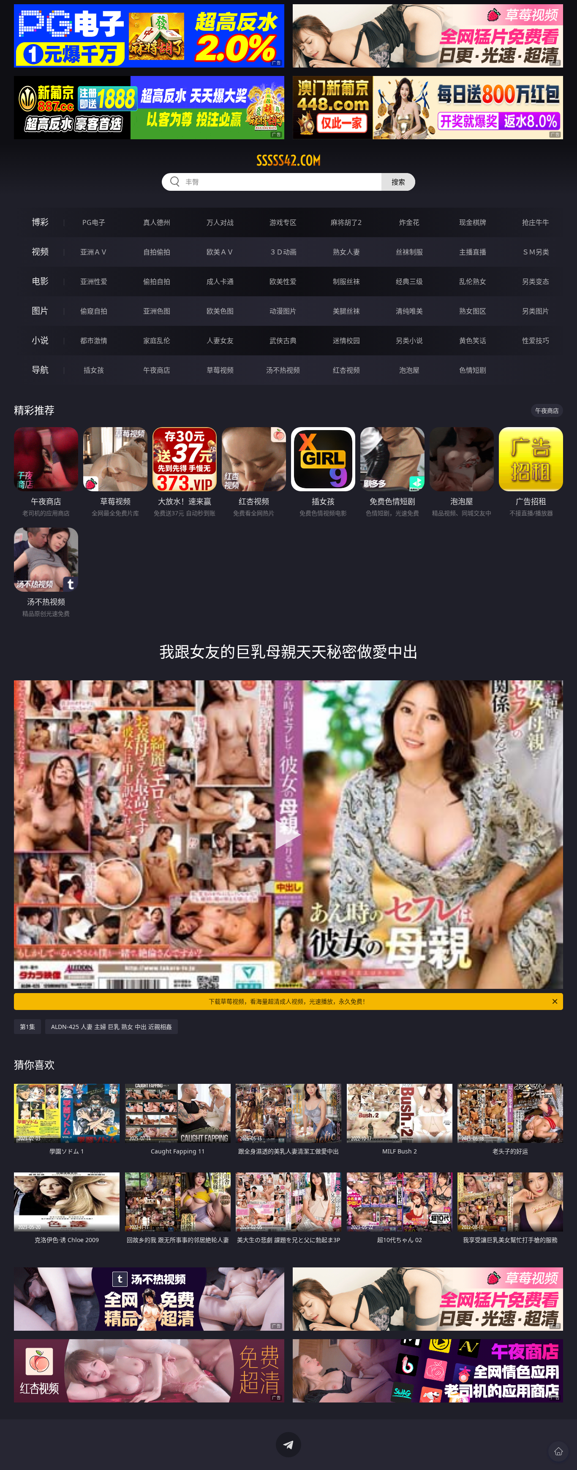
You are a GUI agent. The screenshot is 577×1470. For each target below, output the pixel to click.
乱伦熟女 (472, 281)
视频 (40, 251)
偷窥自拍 (93, 311)
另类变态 (535, 281)
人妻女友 (220, 340)
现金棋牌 (472, 222)
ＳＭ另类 (535, 252)
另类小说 (409, 340)
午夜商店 (156, 370)
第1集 (27, 1027)
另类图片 (535, 311)
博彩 (40, 222)
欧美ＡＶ (220, 252)
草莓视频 (220, 370)
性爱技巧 (535, 340)
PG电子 (93, 222)
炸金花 (409, 222)
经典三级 (409, 281)
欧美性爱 (283, 281)
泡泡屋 (409, 370)
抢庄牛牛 (535, 222)
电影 (40, 281)
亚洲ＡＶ (93, 252)
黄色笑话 (472, 340)
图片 (40, 311)
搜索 (398, 182)
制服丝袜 (346, 281)
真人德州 (156, 222)
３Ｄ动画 (283, 252)
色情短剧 (472, 370)
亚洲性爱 (93, 281)
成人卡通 (220, 281)
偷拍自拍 (156, 281)
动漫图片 (283, 311)
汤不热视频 (283, 370)
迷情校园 (346, 340)
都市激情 (93, 340)
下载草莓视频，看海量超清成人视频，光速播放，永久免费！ (288, 1001)
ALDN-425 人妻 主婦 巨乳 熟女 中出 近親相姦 (111, 1027)
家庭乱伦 (156, 340)
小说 (40, 340)
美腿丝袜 (346, 311)
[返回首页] (558, 1451)
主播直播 (472, 252)
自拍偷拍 (156, 252)
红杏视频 (346, 370)
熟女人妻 (346, 252)
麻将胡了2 (346, 222)
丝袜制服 (409, 252)
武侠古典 (283, 340)
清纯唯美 (409, 311)
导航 (40, 370)
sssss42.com (288, 160)
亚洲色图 (156, 311)
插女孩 (94, 370)
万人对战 (220, 222)
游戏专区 (283, 222)
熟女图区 (472, 311)
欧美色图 (220, 311)
